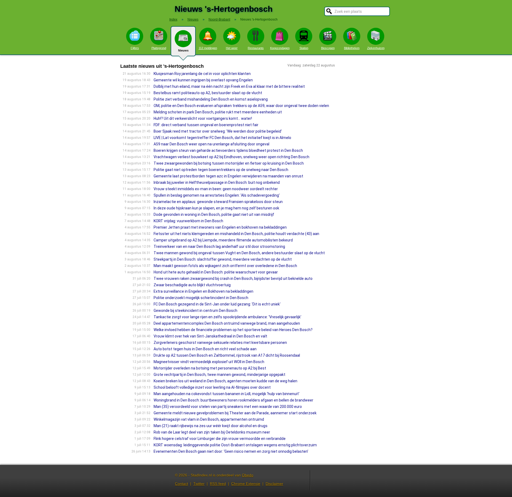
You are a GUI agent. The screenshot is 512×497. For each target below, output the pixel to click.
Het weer (232, 48)
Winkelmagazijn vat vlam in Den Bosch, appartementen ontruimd (209, 419)
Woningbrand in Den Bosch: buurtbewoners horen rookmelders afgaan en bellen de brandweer (233, 400)
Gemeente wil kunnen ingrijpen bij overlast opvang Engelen (203, 80)
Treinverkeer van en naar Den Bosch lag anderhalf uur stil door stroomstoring (219, 246)
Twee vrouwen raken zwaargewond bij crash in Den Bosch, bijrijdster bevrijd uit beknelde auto (233, 278)
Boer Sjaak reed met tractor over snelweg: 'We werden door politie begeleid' (218, 131)
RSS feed (218, 484)
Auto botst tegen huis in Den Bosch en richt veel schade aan (205, 349)
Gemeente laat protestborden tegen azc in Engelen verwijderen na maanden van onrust (228, 176)
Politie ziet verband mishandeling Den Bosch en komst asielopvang (211, 99)
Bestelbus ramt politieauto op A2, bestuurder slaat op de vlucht (208, 93)
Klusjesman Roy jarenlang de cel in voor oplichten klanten (202, 73)
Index (173, 19)
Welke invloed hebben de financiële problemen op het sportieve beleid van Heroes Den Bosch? (233, 330)
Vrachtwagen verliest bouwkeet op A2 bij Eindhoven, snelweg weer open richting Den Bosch (231, 157)
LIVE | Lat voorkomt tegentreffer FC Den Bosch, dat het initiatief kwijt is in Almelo (222, 138)
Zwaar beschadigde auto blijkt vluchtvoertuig (192, 285)
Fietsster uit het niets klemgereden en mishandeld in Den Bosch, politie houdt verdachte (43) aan (236, 234)
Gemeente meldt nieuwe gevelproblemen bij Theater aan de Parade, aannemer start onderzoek (235, 413)
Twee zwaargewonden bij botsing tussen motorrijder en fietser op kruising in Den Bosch (229, 163)
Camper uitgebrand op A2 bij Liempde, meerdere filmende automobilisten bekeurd (223, 240)
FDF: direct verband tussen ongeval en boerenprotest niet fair (206, 125)
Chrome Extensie (245, 484)
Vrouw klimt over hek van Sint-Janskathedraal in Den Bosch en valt (210, 336)
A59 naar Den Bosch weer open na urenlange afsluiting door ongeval (211, 144)
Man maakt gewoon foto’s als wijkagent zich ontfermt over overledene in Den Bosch (225, 266)
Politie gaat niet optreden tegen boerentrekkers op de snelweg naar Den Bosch (221, 170)
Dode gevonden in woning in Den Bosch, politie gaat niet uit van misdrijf (214, 214)
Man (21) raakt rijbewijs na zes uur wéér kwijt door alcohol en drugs (210, 426)
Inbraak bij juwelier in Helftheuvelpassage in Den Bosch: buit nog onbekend (217, 182)
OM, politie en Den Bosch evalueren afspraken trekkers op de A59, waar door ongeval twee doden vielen (241, 106)
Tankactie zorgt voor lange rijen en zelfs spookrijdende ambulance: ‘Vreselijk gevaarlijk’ (227, 317)
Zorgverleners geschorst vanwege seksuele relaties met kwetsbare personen (220, 342)
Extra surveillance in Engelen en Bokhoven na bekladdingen (203, 291)
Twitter (199, 484)
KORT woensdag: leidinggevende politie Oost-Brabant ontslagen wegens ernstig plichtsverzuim (235, 445)
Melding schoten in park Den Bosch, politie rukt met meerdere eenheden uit (218, 112)
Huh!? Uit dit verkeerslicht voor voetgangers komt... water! (203, 118)
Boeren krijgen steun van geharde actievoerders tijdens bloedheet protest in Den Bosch (228, 150)
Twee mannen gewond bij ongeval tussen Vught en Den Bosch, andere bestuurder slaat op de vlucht (239, 253)
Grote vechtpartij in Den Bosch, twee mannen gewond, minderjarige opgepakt (219, 374)
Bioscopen (328, 48)
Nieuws (183, 50)
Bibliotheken (351, 48)
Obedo (247, 475)
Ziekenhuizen (376, 48)
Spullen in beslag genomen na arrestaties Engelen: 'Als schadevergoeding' (217, 195)
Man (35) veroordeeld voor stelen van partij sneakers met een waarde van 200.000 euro (228, 406)
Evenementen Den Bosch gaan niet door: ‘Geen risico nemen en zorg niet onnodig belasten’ (231, 451)
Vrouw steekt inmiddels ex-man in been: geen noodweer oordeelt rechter (216, 189)
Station (303, 48)
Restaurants (256, 48)
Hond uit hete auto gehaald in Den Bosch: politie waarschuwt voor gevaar (216, 272)
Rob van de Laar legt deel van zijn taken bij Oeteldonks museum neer (212, 432)
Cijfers (135, 48)
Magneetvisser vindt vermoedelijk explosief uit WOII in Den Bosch (209, 362)
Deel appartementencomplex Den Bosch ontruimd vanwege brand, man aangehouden (227, 323)
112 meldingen (208, 48)
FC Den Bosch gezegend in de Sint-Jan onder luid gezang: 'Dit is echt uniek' (217, 304)
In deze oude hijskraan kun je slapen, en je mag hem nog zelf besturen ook (216, 208)
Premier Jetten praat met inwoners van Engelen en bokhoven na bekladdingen (220, 227)
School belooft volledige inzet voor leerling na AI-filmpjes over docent (212, 387)
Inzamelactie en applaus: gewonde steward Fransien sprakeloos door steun (218, 202)
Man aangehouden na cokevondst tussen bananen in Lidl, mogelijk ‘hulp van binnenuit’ (226, 394)
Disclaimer (274, 484)
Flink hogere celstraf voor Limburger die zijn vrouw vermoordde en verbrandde (220, 438)
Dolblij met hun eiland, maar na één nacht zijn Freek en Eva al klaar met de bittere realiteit (229, 86)
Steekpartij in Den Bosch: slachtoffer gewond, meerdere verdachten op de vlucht (223, 259)
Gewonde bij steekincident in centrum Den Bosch (195, 310)
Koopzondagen (280, 48)
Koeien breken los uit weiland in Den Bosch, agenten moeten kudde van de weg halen (225, 381)
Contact (181, 484)
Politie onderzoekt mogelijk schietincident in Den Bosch (201, 298)
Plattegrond (158, 48)
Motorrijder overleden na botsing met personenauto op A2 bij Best (210, 368)
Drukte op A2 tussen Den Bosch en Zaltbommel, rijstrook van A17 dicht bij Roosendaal (227, 355)
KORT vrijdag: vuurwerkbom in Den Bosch (188, 221)
